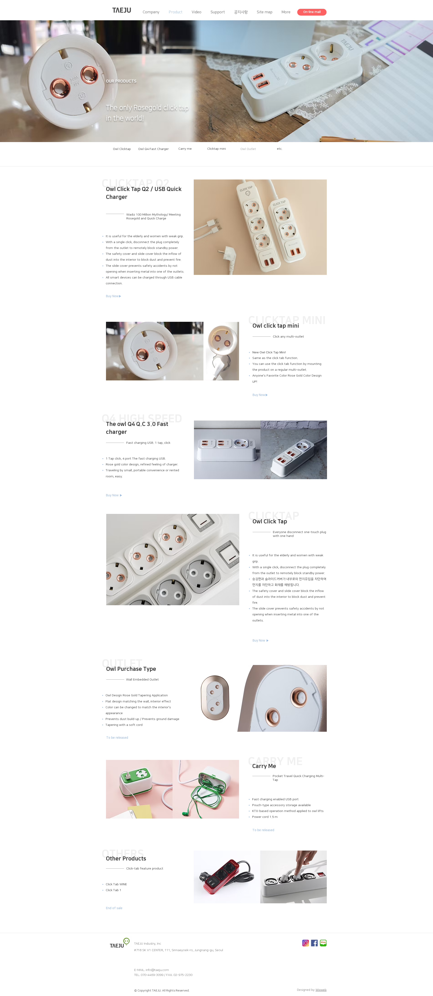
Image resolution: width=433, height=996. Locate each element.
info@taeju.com (157, 970)
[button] (124, 738)
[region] (122, 152)
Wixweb (321, 990)
